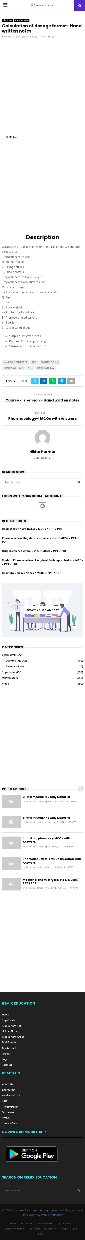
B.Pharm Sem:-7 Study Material (46, 818)
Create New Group (13, 1037)
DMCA (5, 1118)
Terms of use (10, 1123)
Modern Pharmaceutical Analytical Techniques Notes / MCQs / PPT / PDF (42, 562)
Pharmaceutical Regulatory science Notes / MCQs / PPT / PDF (40, 540)
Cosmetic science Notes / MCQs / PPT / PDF (31, 573)
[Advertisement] (42, 87)
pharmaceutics (49, 362)
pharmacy (7, 20)
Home (5, 1015)
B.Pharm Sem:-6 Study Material (46, 797)
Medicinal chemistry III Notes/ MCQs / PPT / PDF (50, 881)
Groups (6, 1054)
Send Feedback (11, 1095)
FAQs (5, 1101)
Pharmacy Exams (16, 666)
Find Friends (9, 1042)
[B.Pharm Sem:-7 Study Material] (11, 822)
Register (7, 1065)
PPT (29, 368)
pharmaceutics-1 (13, 368)
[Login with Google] (42, 505)
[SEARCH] (79, 482)
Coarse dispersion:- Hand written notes (43, 400)
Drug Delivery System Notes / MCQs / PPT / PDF (34, 551)
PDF (34, 362)
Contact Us (8, 1090)
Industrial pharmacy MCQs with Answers (46, 840)
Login (5, 1059)
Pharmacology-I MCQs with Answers (42, 418)
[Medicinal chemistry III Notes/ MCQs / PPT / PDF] (11, 884)
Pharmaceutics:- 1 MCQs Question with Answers (52, 860)
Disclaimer (8, 1112)
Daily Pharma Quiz (16, 661)
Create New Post (12, 1026)
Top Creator (9, 1020)
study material (21, 20)
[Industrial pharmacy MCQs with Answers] (11, 843)
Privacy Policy (10, 1107)
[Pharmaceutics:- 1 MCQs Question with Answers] (11, 863)
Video (5, 684)
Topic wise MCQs (12, 672)
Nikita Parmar (12, 37)
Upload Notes (10, 1031)
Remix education (34, 802)
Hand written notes (15, 362)
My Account (9, 1048)
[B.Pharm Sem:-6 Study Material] (11, 801)
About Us (7, 1085)
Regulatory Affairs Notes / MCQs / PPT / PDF (32, 529)
